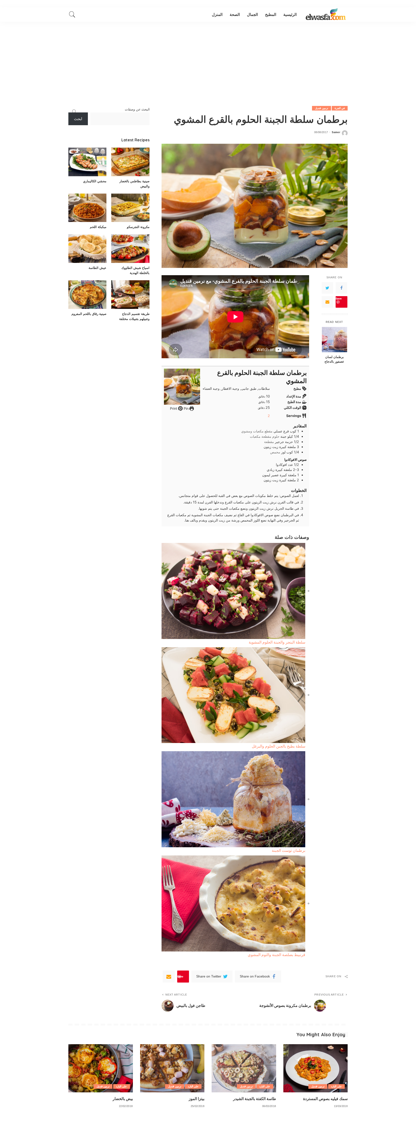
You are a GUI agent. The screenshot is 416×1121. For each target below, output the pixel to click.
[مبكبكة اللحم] (87, 208)
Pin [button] (185, 408)
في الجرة (340, 108)
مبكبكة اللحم (98, 227)
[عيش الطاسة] (87, 248)
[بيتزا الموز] (172, 1068)
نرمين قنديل (321, 108)
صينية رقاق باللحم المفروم (89, 314)
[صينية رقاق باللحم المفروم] (87, 294)
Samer (336, 132)
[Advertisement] (208, 57)
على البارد (336, 1086)
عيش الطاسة (97, 268)
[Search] (72, 14)
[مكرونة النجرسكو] (130, 208)
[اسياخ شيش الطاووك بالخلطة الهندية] (130, 248)
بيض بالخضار (123, 1098)
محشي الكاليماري (94, 181)
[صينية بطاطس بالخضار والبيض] (130, 162)
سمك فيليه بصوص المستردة (325, 1098)
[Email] (327, 302)
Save (339, 298)
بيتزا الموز (196, 1098)
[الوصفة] (326, 14)
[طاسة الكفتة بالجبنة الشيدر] (244, 1068)
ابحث (78, 119)
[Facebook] (341, 288)
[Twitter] (327, 288)
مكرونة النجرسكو (138, 227)
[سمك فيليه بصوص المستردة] (315, 1068)
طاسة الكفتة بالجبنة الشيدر (254, 1098)
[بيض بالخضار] (100, 1068)
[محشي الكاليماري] (87, 162)
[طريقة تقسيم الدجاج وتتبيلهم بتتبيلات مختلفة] (130, 294)
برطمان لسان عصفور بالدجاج (334, 359)
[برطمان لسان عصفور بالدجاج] (334, 339)
